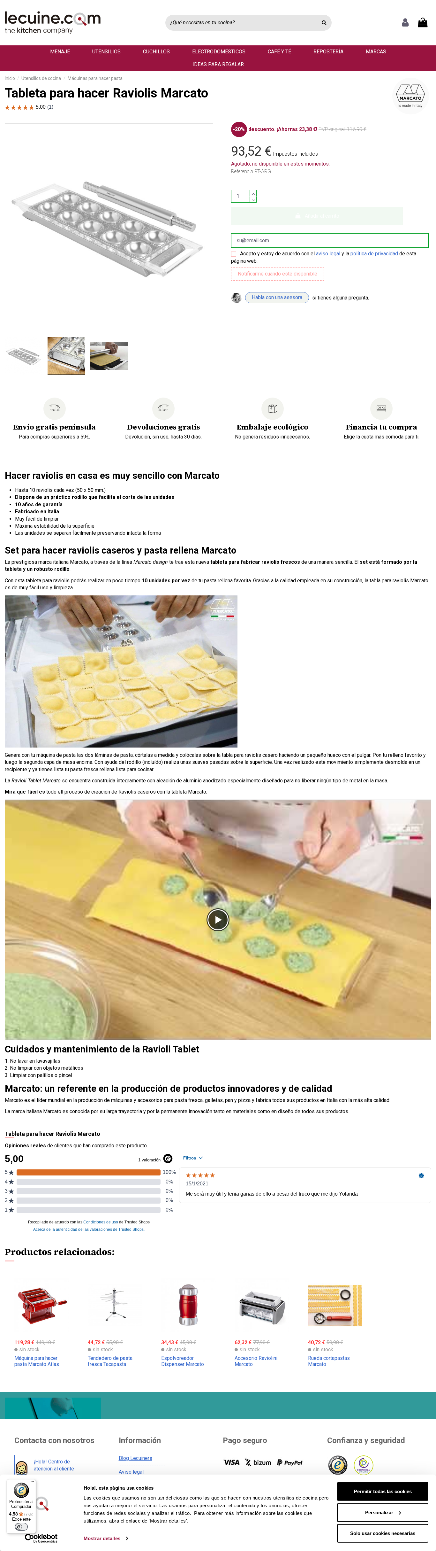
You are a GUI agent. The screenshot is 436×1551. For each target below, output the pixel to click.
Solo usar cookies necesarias (382, 1533)
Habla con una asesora (277, 297)
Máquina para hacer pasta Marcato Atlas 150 (36, 1364)
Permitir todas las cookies (383, 1491)
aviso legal (328, 254)
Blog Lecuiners (135, 1458)
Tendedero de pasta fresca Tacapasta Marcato (110, 1364)
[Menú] (32, 1483)
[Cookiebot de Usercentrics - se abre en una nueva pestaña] (41, 1538)
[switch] (21, 1527)
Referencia (242, 171)
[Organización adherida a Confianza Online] (363, 1465)
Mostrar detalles (102, 1538)
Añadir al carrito (322, 216)
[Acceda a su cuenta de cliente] (405, 23)
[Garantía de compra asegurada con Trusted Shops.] (337, 1465)
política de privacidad (374, 254)
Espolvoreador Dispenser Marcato (182, 1361)
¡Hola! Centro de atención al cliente (54, 1465)
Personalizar (379, 1512)
